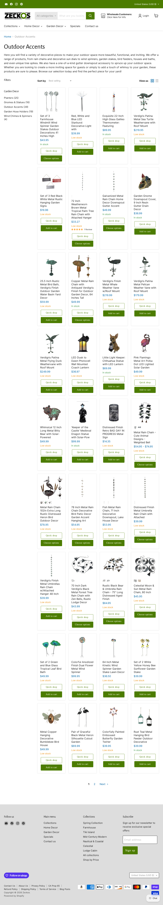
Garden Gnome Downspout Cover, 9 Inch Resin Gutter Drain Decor (145, 202)
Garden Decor (55, 26)
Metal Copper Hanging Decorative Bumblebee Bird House (49, 738)
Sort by (41, 80)
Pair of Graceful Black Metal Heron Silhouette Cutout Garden (82, 736)
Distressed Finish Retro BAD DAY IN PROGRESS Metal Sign (113, 432)
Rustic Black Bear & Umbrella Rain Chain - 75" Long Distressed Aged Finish (113, 592)
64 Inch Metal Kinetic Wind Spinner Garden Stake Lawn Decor (114, 667)
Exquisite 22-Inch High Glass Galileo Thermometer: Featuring (113, 120)
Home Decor (32, 26)
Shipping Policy (28, 889)
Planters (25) (11, 97)
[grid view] (152, 81)
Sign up (130, 850)
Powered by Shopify (14, 896)
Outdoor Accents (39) (16, 106)
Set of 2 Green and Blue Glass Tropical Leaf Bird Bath (50, 667)
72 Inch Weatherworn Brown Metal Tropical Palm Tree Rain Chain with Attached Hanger (82, 209)
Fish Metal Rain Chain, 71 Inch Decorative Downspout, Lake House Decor (113, 514)
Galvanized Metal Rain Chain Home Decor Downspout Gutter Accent (113, 200)
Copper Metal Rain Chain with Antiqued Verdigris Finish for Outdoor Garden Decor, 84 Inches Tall (82, 289)
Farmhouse (89, 827)
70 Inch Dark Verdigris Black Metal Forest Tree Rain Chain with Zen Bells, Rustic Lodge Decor (81, 594)
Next (103, 784)
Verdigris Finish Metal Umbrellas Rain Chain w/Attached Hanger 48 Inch (50, 587)
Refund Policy (11, 889)
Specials (75, 26)
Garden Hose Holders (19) (18, 111)
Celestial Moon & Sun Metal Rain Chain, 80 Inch (144, 589)
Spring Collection (93, 822)
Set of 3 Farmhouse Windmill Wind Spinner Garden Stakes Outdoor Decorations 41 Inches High (49, 125)
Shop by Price (91, 859)
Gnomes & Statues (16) (17, 102)
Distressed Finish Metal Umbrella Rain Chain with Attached (144, 512)
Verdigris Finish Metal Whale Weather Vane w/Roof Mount (112, 286)
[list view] (157, 81)
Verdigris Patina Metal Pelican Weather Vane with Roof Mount (145, 286)
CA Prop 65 (54, 885)
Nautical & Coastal (93, 841)
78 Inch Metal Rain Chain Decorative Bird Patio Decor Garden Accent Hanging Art (82, 514)
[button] (144, 16)
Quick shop (51, 151)
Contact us (91, 26)
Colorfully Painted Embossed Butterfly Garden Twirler (113, 736)
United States (145, 4)
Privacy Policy (38, 885)
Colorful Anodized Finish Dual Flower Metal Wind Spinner (82, 667)
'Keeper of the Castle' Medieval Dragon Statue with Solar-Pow (81, 432)
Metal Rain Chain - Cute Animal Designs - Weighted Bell (145, 437)
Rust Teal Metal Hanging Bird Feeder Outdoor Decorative (143, 736)
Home (7, 36)
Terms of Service (47, 889)
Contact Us (9, 885)
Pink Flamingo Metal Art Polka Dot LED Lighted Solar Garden (144, 362)
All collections (91, 855)
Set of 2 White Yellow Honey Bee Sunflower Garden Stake (145, 667)
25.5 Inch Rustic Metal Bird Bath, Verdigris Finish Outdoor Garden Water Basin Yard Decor (50, 289)
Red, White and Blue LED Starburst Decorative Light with (81, 122)
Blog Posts (65, 889)
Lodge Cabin (90, 850)
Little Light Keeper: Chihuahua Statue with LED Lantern (114, 361)
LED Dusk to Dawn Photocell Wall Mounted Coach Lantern (80, 362)
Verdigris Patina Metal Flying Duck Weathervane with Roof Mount (51, 362)
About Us (23, 885)
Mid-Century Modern (95, 836)
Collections (11, 26)
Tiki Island (89, 832)
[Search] (90, 15)
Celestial (88, 845)
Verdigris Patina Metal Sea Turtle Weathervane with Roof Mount (144, 120)
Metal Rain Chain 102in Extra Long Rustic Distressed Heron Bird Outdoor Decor (50, 514)
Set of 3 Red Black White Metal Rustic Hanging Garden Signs (51, 200)
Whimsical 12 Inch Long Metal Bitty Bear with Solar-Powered (50, 432)
